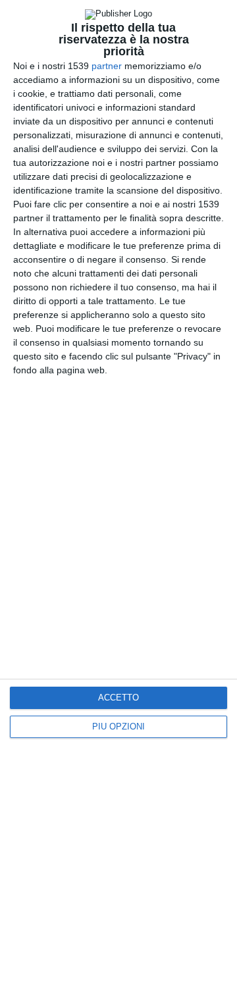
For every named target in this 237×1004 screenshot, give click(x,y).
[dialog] (118, 502)
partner (107, 65)
